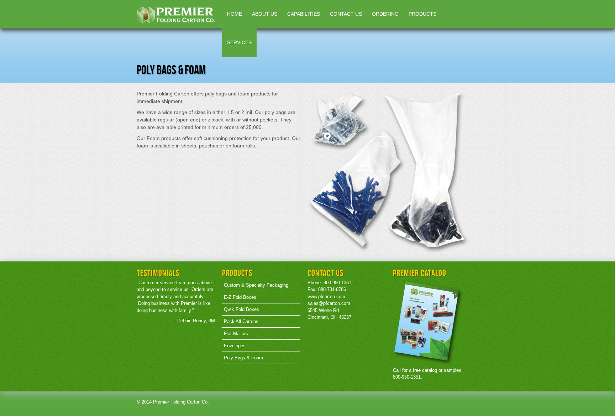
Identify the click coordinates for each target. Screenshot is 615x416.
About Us (264, 14)
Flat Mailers (236, 333)
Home (234, 14)
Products (422, 14)
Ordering (385, 14)
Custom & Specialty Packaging (256, 285)
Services (239, 42)
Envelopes (235, 345)
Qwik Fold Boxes (241, 309)
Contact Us (346, 14)
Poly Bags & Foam (243, 357)
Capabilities (303, 14)
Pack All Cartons (241, 321)
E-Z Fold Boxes (240, 297)
